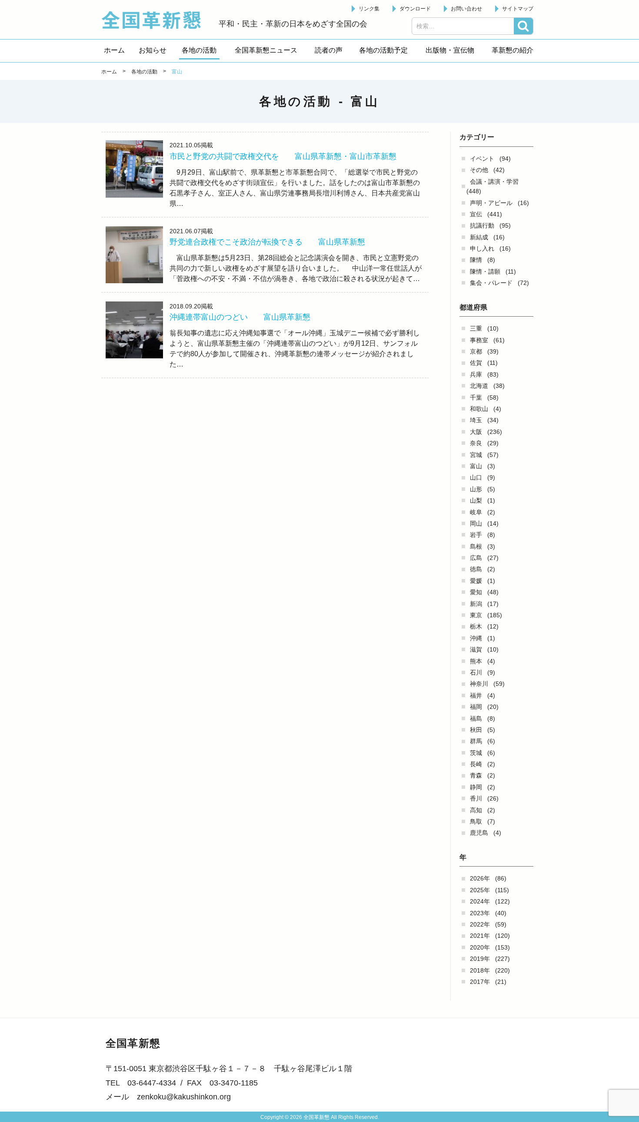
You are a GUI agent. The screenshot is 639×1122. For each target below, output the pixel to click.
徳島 (476, 569)
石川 (476, 672)
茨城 (476, 752)
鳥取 (476, 821)
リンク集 (369, 9)
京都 (476, 351)
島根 (476, 546)
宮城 (476, 454)
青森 (476, 775)
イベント (482, 158)
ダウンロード (415, 9)
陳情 (476, 259)
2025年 (480, 890)
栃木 (476, 626)
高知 (476, 810)
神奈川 (479, 683)
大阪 (476, 431)
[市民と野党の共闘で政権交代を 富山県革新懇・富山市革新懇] (134, 169)
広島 (476, 557)
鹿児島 (479, 832)
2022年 (480, 924)
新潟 (476, 603)
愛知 (476, 592)
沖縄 (476, 638)
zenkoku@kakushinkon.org (184, 1096)
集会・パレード (491, 282)
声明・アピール (491, 202)
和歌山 (479, 408)
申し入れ (482, 248)
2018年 (480, 970)
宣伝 (476, 214)
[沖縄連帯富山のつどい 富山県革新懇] (134, 330)
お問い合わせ (466, 9)
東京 (476, 615)
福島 (476, 718)
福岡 (476, 706)
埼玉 (476, 420)
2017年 (480, 981)
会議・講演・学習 (494, 181)
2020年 (480, 947)
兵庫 (476, 374)
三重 (476, 328)
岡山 (476, 523)
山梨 (476, 500)
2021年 (480, 935)
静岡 (476, 787)
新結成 (479, 237)
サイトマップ (517, 9)
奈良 (476, 443)
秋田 (476, 729)
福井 (476, 695)
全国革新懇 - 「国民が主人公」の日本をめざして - (155, 20)
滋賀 (476, 649)
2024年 (480, 901)
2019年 (480, 958)
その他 (479, 169)
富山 (476, 466)
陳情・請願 (485, 271)
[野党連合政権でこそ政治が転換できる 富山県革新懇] (134, 255)
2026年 (480, 878)
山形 (476, 489)
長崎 (476, 764)
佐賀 (476, 362)
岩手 (476, 534)
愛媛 (476, 580)
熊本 (476, 661)
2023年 (480, 913)
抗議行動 (482, 225)
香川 (476, 798)
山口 (476, 477)
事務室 (479, 340)
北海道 (479, 385)
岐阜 (476, 512)
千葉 (476, 397)
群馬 (476, 741)
